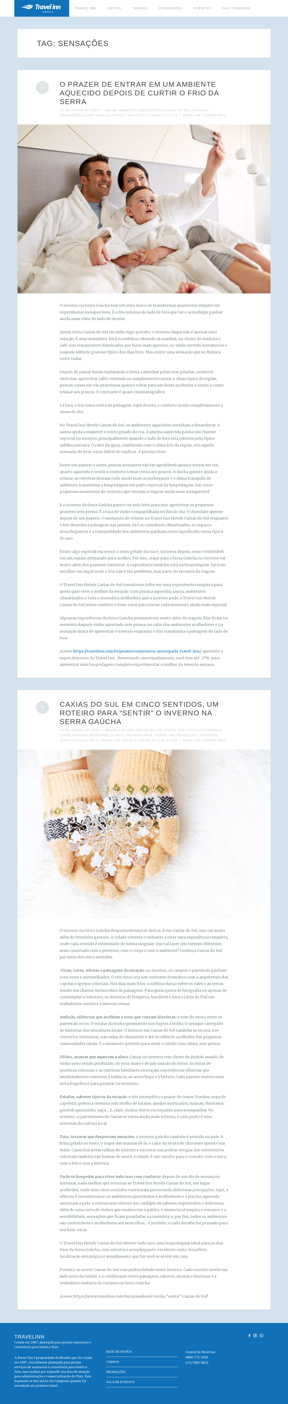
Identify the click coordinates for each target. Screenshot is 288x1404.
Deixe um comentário (204, 115)
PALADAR (134, 735)
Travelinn (41, 8)
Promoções (170, 8)
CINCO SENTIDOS (180, 730)
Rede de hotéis (119, 1351)
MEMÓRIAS (99, 735)
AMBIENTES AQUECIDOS (139, 110)
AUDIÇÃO (126, 730)
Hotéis (114, 8)
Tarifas (140, 8)
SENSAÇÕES (70, 115)
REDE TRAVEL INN (159, 735)
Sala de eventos (120, 1382)
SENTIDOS (209, 735)
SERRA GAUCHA (74, 740)
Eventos (202, 8)
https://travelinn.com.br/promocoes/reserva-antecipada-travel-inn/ (137, 651)
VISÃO (172, 740)
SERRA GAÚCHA (97, 115)
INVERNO (200, 110)
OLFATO (117, 735)
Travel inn (85, 8)
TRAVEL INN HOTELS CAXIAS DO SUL (145, 115)
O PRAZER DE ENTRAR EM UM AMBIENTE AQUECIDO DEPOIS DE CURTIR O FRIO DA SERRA (139, 93)
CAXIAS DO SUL (176, 110)
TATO (93, 740)
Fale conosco (236, 8)
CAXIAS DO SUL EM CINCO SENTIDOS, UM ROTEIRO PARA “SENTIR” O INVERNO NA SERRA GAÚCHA (139, 713)
